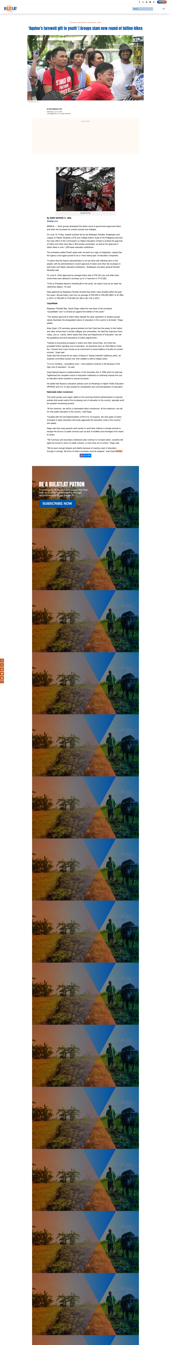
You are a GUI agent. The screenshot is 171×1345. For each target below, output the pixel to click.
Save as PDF (87, 455)
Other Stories (92, 22)
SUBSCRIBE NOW (57, 504)
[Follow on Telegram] (153, 2)
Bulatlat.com (52, 221)
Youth (99, 22)
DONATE (162, 2)
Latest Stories (81, 22)
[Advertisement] (90, 137)
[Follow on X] (143, 2)
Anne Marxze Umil (55, 109)
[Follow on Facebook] (139, 2)
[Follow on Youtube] (150, 2)
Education (73, 22)
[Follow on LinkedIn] (146, 2)
